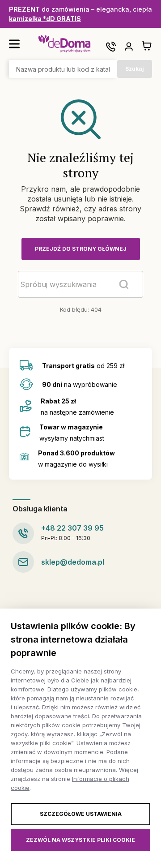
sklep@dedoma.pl (72, 562)
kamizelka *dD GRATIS (45, 18)
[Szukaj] (124, 284)
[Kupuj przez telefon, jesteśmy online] (111, 46)
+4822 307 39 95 (72, 527)
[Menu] (14, 44)
